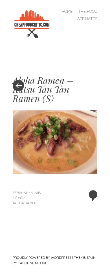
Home (66, 11)
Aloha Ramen (25, 203)
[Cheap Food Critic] (34, 23)
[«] (34, 68)
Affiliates (87, 18)
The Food (87, 11)
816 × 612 (19, 198)
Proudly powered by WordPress (42, 257)
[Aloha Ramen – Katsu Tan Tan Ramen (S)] (55, 172)
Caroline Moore (32, 263)
